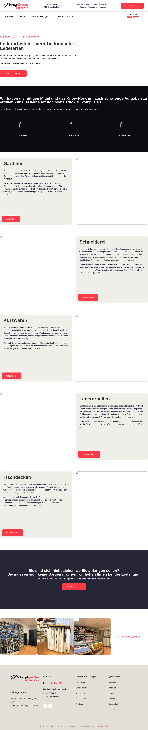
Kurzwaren (74, 136)
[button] (2, 637)
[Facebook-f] (45, 706)
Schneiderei (124, 136)
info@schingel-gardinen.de (55, 689)
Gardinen (23, 136)
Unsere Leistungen (40, 16)
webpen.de (103, 726)
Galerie (59, 16)
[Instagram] (50, 706)
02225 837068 (133, 17)
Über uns (22, 16)
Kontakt (70, 16)
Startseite (9, 16)
